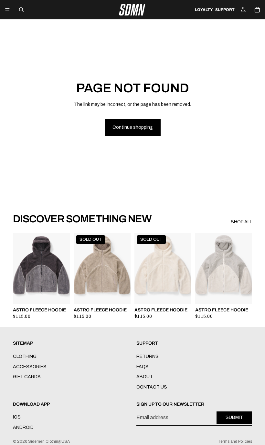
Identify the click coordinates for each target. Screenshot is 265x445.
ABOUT (144, 377)
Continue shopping (132, 127)
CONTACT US (151, 387)
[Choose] (60, 294)
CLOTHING (25, 356)
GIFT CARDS (27, 377)
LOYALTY (204, 9)
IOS (17, 417)
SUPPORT (225, 9)
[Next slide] (63, 268)
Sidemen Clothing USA (49, 441)
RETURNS (147, 356)
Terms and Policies (235, 441)
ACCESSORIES (30, 366)
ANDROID (23, 427)
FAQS (142, 366)
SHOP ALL (241, 221)
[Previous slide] (20, 268)
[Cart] (257, 10)
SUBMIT (234, 417)
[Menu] (7, 9)
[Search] (21, 10)
